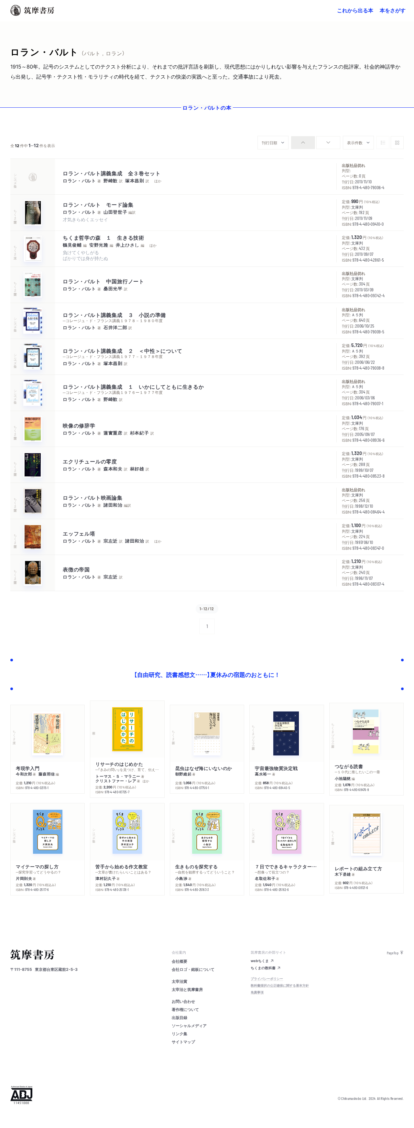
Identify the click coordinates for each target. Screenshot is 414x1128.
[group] (315, 142)
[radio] (303, 142)
